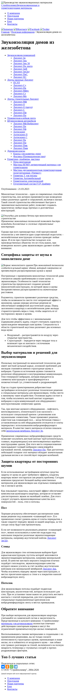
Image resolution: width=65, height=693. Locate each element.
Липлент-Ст (19, 93)
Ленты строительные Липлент (23, 99)
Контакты (12, 24)
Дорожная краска (16, 151)
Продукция (13, 16)
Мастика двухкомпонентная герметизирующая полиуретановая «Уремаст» (37, 171)
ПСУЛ (16, 82)
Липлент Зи (19, 58)
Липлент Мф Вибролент (26, 123)
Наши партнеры (15, 18)
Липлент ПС (19, 77)
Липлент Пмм (20, 148)
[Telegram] (16, 667)
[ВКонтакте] (3, 667)
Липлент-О (19, 104)
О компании (13, 13)
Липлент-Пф (19, 112)
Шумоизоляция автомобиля (21, 121)
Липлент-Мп (20, 96)
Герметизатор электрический (28, 181)
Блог (9, 21)
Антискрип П (20, 134)
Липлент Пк (19, 140)
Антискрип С (20, 137)
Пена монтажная (22, 162)
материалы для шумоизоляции (17, 623)
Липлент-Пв (19, 88)
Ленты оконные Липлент (20, 80)
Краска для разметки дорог (27, 153)
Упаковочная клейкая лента (21, 118)
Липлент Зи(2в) (21, 71)
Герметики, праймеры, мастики (23, 159)
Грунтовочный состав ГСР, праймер (31, 183)
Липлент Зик (20, 60)
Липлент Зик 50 (21, 63)
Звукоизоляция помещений (21, 55)
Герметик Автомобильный (27, 178)
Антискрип (19, 132)
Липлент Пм (19, 142)
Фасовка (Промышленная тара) (29, 156)
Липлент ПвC (20, 74)
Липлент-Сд (19, 85)
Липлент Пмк (20, 145)
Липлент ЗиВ (20, 69)
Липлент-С (19, 110)
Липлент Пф (19, 129)
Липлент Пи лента (22, 66)
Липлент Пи (19, 126)
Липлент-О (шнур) (23, 107)
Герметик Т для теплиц (25, 175)
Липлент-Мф (20, 101)
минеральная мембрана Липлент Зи (24, 431)
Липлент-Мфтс (21, 90)
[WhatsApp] (11, 667)
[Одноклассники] (7, 667)
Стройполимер (20, 6)
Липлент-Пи (19, 115)
